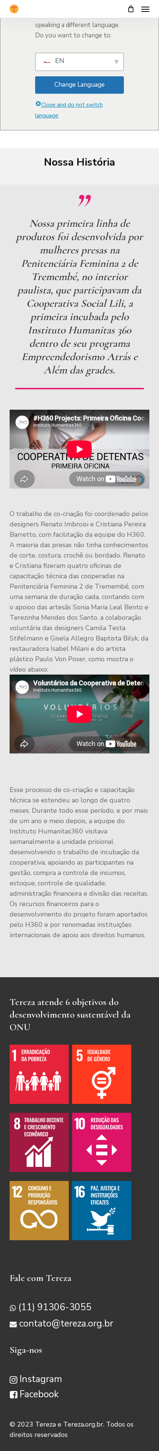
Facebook (39, 1394)
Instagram (41, 1379)
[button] (145, 9)
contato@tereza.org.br (66, 1324)
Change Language (79, 84)
